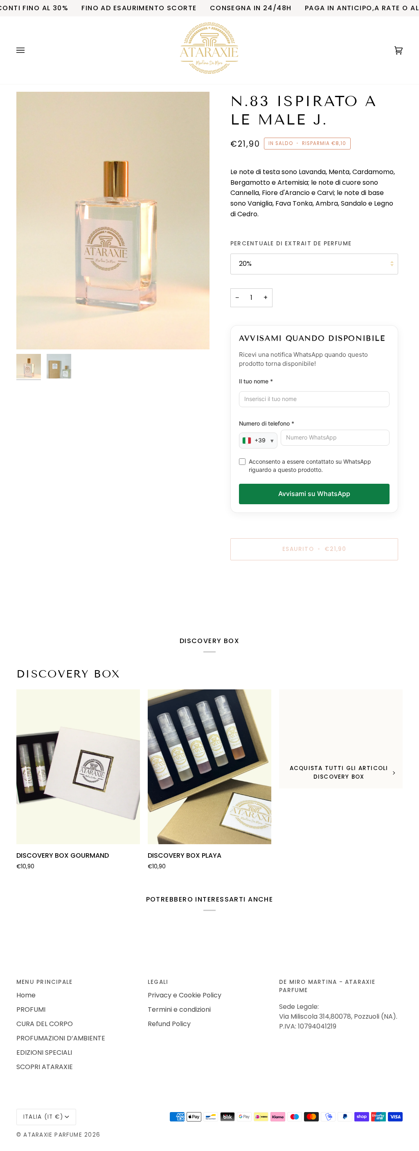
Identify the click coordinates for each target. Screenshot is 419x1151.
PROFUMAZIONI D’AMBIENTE (60, 1038)
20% (245, 263)
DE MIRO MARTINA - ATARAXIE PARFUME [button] (327, 986)
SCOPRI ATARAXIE (44, 1067)
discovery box (68, 674)
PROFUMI (30, 1009)
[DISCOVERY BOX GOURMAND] (78, 766)
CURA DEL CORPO (44, 1024)
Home (26, 995)
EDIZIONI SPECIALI (44, 1052)
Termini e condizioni (179, 1009)
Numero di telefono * (266, 423)
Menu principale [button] (44, 982)
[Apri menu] (28, 50)
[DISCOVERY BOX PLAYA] (209, 766)
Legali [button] (158, 982)
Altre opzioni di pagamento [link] (274, 600)
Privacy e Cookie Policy (184, 995)
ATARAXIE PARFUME (53, 1135)
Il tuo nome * (256, 381)
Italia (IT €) (43, 1117)
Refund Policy (169, 1024)
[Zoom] (113, 220)
